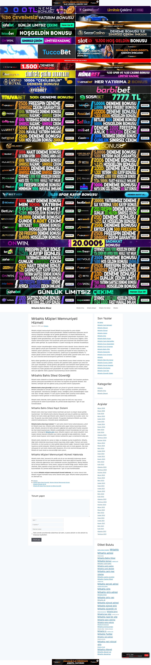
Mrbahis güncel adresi (108, 602)
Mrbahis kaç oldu (104, 614)
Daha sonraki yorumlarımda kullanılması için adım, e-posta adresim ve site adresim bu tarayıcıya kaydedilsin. (60, 534)
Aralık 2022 (101, 488)
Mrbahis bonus (104, 561)
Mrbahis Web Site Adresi (105, 360)
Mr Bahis (100, 322)
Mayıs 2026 (101, 408)
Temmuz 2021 (102, 534)
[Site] (37, 105)
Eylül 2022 (101, 496)
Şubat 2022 (101, 515)
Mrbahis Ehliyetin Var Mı (39, 484)
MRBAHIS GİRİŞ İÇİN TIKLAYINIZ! (75, 60)
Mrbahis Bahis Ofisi (104, 349)
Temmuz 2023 (102, 470)
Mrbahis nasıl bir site (107, 617)
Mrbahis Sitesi (101, 628)
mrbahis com (100, 581)
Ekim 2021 (101, 526)
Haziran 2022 (102, 504)
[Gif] (75, 146)
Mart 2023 (101, 480)
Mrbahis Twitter (105, 634)
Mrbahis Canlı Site (103, 370)
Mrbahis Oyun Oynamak (105, 346)
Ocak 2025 (101, 421)
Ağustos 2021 (102, 531)
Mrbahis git (101, 600)
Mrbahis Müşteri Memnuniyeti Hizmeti (60, 482)
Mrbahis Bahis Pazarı (104, 338)
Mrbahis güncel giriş (107, 606)
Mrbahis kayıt (112, 612)
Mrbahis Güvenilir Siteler (105, 373)
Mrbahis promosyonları (105, 627)
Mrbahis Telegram (109, 628)
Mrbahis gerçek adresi (108, 584)
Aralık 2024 (101, 424)
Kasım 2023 (101, 459)
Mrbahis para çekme (106, 622)
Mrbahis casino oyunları (106, 577)
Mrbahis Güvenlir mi (102, 611)
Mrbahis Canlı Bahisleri (105, 325)
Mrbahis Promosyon (103, 624)
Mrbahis (115, 308)
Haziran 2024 (102, 440)
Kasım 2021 (101, 523)
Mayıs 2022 (101, 507)
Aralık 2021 (101, 521)
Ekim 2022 (101, 494)
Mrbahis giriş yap (106, 597)
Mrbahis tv (102, 631)
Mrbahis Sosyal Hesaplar (105, 365)
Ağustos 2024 (102, 435)
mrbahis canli (115, 561)
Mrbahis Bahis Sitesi (41, 308)
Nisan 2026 (101, 411)
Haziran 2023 (102, 472)
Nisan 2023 (101, 478)
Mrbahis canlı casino (106, 566)
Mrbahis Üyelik (101, 647)
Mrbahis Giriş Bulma (104, 368)
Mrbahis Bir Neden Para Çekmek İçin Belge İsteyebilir (47, 486)
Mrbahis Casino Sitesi (105, 579)
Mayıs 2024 (101, 443)
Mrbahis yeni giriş (101, 639)
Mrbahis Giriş (80, 308)
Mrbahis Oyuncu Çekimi (105, 362)
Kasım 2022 (101, 491)
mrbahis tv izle (110, 631)
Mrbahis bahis (101, 555)
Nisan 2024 (101, 446)
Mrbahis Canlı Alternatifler (106, 341)
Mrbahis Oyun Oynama (105, 354)
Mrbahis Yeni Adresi (104, 308)
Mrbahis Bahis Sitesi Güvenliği (41, 482)
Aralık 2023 (101, 456)
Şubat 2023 (101, 483)
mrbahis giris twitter (103, 586)
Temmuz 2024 (102, 438)
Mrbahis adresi (105, 553)
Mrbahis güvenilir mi (107, 609)
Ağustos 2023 (102, 467)
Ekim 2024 (101, 429)
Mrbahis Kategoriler (104, 352)
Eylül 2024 (101, 432)
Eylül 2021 (101, 529)
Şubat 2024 (101, 451)
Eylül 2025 (101, 413)
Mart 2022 (101, 512)
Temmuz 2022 (102, 502)
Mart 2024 (101, 448)
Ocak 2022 (101, 518)
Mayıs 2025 (101, 416)
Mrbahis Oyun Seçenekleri (106, 344)
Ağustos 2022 (102, 499)
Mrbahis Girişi (102, 595)
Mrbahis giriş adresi (108, 592)
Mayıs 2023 (101, 475)
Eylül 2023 (101, 464)
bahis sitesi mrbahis (103, 550)
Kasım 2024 (101, 427)
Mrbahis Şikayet (91, 308)
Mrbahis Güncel (102, 330)
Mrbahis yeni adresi (105, 637)
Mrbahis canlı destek (106, 569)
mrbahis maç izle (115, 614)
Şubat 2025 (101, 419)
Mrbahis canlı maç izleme (106, 573)
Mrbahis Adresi (102, 333)
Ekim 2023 (101, 462)
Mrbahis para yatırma (106, 620)
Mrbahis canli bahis (104, 564)
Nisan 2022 (101, 510)
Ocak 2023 (101, 486)
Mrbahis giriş (50, 432)
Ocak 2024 (101, 454)
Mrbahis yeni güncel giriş (107, 643)
